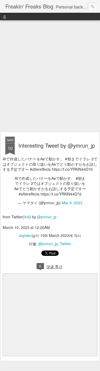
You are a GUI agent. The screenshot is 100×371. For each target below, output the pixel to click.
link (27, 216)
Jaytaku (25, 235)
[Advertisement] (50, 76)
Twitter (65, 243)
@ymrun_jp (47, 216)
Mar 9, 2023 (72, 202)
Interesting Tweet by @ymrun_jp (56, 145)
